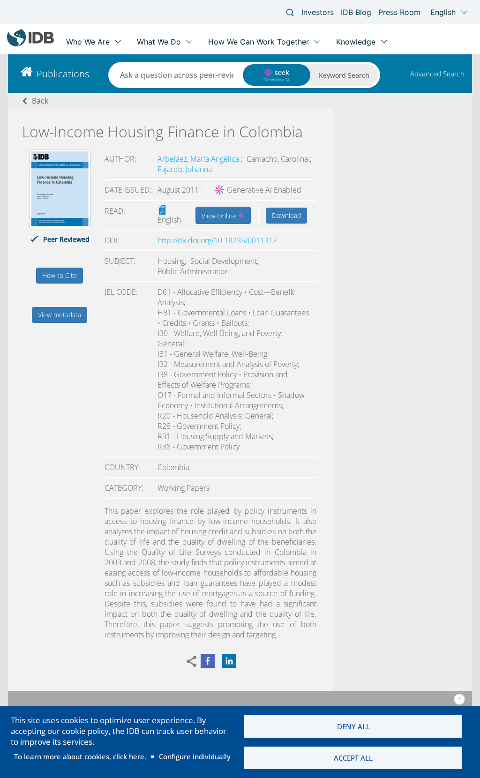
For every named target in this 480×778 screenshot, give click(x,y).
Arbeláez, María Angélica (199, 159)
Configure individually (195, 756)
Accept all (353, 758)
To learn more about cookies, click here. (80, 756)
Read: (115, 211)
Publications (63, 73)
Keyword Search (344, 75)
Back (40, 101)
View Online (220, 215)
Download (286, 215)
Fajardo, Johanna (185, 169)
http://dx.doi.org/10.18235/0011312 (217, 240)
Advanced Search (437, 73)
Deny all (353, 726)
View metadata (59, 314)
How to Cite (59, 275)
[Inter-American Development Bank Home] (30, 44)
